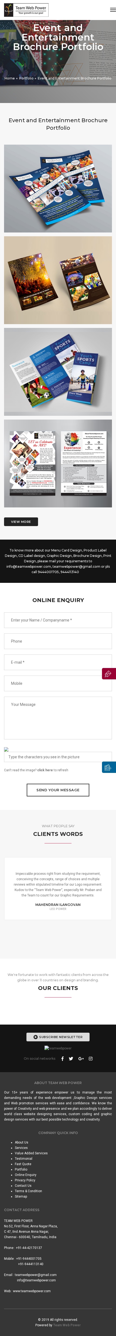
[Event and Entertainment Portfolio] (58, 193)
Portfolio (26, 78)
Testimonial (23, 1159)
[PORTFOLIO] (109, 767)
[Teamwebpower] (26, 10)
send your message (58, 790)
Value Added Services (31, 1153)
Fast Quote (23, 1164)
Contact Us (23, 1186)
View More (21, 522)
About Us (21, 1142)
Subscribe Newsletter (61, 1037)
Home (10, 78)
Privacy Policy (25, 1180)
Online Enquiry (25, 1175)
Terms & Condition (28, 1191)
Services (21, 1148)
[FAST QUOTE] (109, 673)
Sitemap (21, 1196)
